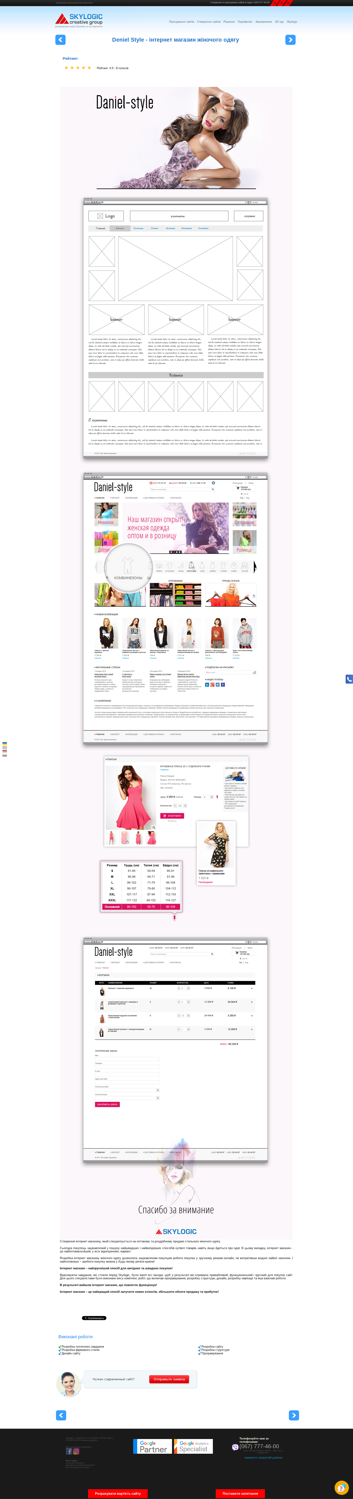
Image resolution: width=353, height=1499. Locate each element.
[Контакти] (288, 2)
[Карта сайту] (281, 2)
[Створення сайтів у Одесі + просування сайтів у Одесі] (79, 20)
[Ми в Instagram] (76, 1454)
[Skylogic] (275, 2)
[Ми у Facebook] (69, 1454)
